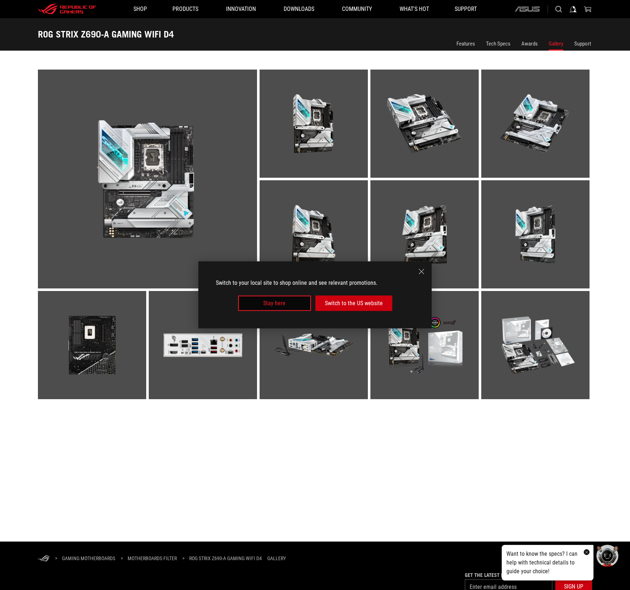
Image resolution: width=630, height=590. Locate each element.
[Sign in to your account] (573, 9)
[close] (421, 271)
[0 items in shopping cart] (587, 9)
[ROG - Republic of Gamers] (67, 9)
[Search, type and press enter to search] (558, 9)
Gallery (556, 43)
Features (465, 43)
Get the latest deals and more (502, 575)
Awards (529, 43)
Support (582, 43)
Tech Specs (498, 43)
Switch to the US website (354, 303)
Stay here (274, 303)
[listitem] (149, 180)
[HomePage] (44, 559)
